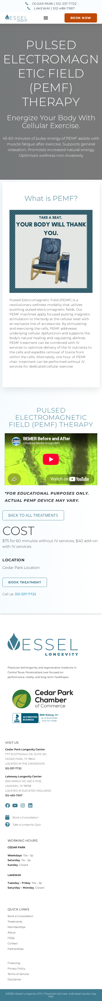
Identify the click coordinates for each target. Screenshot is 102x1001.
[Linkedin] (30, 805)
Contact (13, 943)
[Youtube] (15, 805)
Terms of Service (18, 974)
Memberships (16, 927)
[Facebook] (7, 805)
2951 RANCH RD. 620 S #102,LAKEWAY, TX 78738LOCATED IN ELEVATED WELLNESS (28, 786)
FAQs (11, 938)
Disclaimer (14, 979)
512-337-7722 (25, 594)
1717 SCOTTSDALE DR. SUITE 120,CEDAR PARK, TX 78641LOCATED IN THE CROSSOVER (26, 758)
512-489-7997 (14, 795)
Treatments (15, 921)
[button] (45, 17)
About (11, 932)
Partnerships (15, 948)
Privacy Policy (16, 968)
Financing (14, 963)
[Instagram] (22, 805)
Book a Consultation (20, 916)
